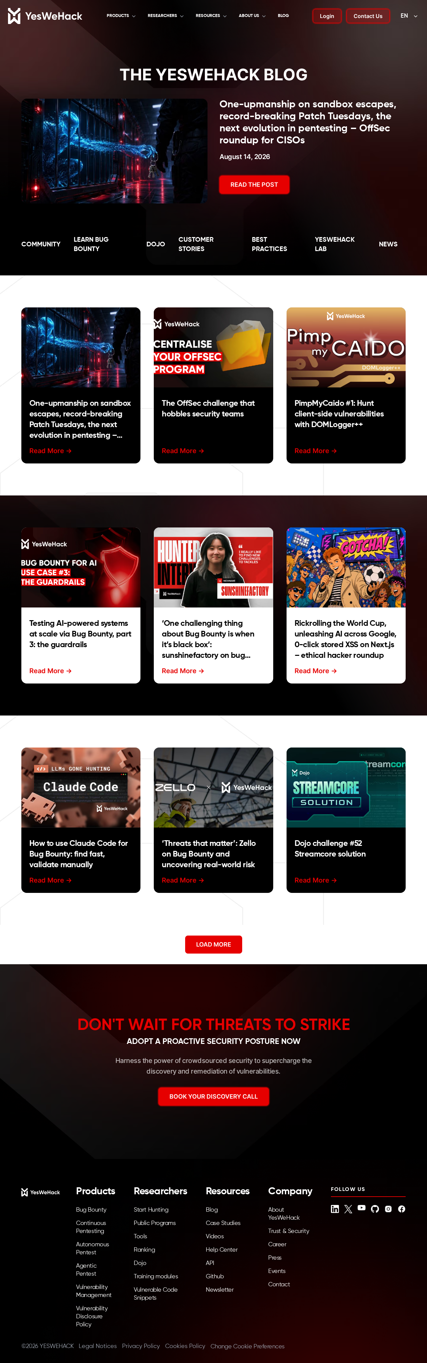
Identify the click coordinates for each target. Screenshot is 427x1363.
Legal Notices (98, 1346)
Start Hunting (151, 1210)
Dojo (155, 244)
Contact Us (368, 16)
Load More (213, 944)
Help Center (222, 1250)
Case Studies (223, 1223)
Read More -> (50, 451)
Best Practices (269, 245)
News (388, 244)
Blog (283, 16)
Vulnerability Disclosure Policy (91, 1317)
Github (215, 1277)
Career (277, 1245)
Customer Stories (196, 245)
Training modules (156, 1277)
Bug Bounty (91, 1210)
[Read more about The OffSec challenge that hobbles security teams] (213, 347)
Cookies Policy (185, 1346)
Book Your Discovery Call (213, 1096)
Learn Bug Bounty (91, 245)
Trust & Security (288, 1231)
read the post (254, 184)
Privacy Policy (141, 1346)
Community (40, 244)
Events (276, 1271)
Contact (279, 1285)
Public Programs (154, 1223)
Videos (215, 1237)
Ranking (144, 1250)
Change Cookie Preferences (247, 1347)
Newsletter (220, 1290)
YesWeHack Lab (335, 245)
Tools (140, 1237)
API (210, 1263)
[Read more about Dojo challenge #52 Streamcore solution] (346, 788)
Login (327, 16)
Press (275, 1258)
